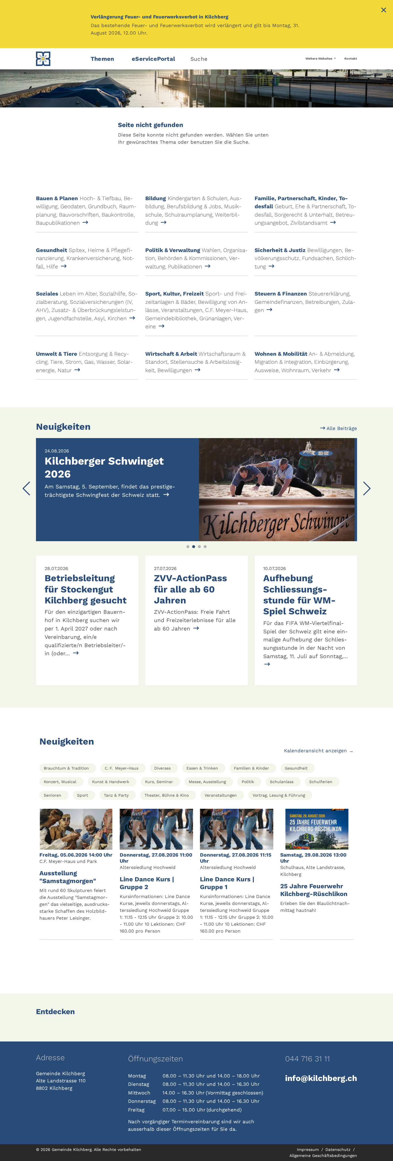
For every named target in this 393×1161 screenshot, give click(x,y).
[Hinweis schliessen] (383, 10)
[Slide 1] (187, 546)
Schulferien (320, 781)
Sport (82, 795)
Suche (198, 59)
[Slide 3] (199, 546)
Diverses (162, 768)
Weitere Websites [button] (319, 58)
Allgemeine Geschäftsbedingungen (323, 1155)
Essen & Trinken (202, 768)
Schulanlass (281, 781)
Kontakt (350, 58)
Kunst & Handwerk (110, 781)
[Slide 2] (193, 546)
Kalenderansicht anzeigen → (319, 750)
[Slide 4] (205, 546)
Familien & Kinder (251, 768)
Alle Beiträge (341, 428)
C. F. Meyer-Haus (121, 768)
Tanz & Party (116, 795)
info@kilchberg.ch (321, 1078)
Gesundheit (296, 768)
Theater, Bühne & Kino (166, 795)
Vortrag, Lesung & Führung (279, 795)
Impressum (308, 1149)
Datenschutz (338, 1149)
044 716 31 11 (307, 1058)
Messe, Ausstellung (207, 781)
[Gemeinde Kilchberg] (60, 59)
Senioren (52, 795)
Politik (248, 781)
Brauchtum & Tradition (66, 768)
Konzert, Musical (60, 781)
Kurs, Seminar (159, 781)
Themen (102, 58)
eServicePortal (153, 58)
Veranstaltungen (221, 795)
